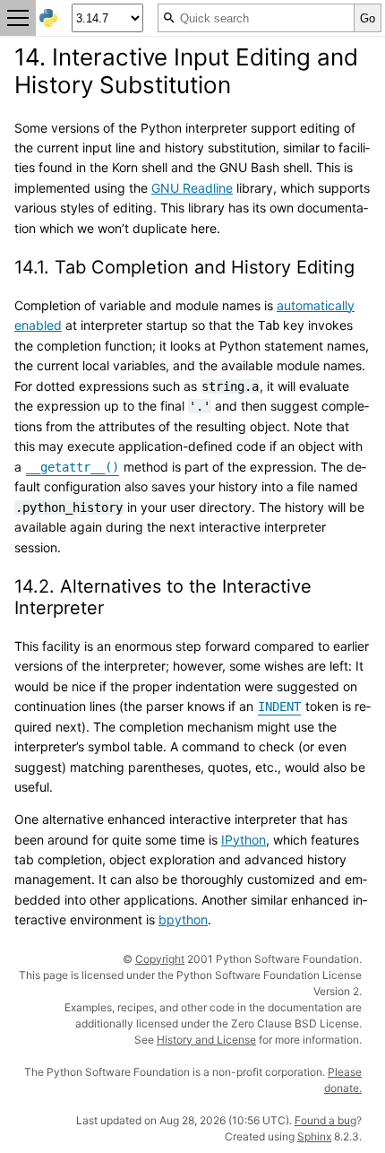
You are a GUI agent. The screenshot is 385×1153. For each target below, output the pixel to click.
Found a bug (325, 1120)
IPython (243, 839)
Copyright (159, 959)
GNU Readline (192, 187)
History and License (206, 1039)
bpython (183, 919)
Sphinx (314, 1136)
